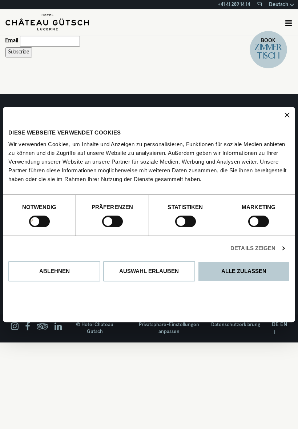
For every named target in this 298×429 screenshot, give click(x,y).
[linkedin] (58, 327)
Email (11, 41)
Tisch (268, 56)
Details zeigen (252, 248)
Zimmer (268, 48)
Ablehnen (54, 271)
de (275, 324)
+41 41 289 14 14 (234, 4)
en (283, 324)
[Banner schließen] (287, 114)
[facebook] (27, 327)
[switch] (105, 221)
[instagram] (15, 327)
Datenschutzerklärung (235, 324)
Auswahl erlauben (149, 271)
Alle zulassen (243, 271)
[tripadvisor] (42, 327)
